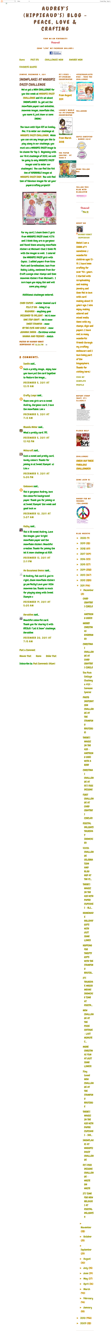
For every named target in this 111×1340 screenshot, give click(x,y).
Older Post (51, 656)
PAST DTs (35, 59)
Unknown (28, 486)
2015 (83, 564)
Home (22, 59)
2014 (83, 569)
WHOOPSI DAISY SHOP (30, 177)
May (86, 1278)
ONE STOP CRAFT (31, 319)
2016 (83, 559)
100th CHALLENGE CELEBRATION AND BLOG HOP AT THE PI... (88, 863)
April (86, 1284)
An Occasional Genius (33, 570)
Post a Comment (27, 650)
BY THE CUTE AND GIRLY (34, 328)
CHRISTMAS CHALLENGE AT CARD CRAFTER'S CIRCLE (88, 655)
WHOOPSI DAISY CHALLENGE (34, 135)
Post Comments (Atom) (44, 663)
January (87, 1307)
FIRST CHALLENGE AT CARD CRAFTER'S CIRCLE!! (88, 806)
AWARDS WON (76, 59)
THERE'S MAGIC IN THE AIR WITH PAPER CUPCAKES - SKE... (88, 1123)
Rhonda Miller (30, 427)
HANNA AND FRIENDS (33, 336)
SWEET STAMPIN (34, 324)
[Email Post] (45, 344)
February (88, 1298)
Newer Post (25, 656)
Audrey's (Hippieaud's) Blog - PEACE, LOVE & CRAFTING (56, 18)
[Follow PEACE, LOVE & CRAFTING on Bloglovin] (81, 196)
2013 (83, 575)
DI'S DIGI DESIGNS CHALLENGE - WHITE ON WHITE (88, 1176)
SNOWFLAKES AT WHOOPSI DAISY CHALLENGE (37, 82)
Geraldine (28, 614)
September (86, 1249)
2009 (83, 1323)
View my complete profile (81, 381)
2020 (83, 538)
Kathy (26, 526)
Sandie (26, 363)
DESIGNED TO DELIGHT (31, 315)
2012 (83, 580)
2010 (83, 1318)
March (86, 1289)
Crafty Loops (30, 395)
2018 (83, 548)
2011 (82, 585)
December (88, 590)
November (86, 1227)
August (87, 1259)
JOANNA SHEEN (28, 332)
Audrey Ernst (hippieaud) (85, 236)
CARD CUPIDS (26, 303)
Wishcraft (28, 450)
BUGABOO (30, 311)
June (86, 1273)
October (87, 1236)
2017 (83, 554)
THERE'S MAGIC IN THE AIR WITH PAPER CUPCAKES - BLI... (88, 896)
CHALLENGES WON (54, 59)
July (86, 1268)
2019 (83, 543)
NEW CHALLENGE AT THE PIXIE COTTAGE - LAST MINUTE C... (88, 1026)
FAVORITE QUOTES (28, 67)
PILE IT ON (31, 307)
